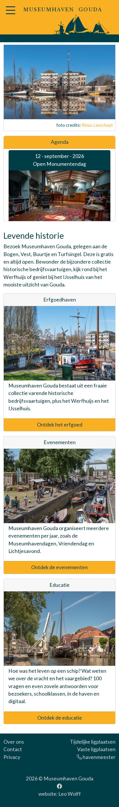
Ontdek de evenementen (59, 567)
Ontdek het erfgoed (59, 425)
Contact (12, 749)
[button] (10, 14)
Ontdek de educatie (59, 718)
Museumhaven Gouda (68, 778)
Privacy (11, 757)
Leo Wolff (69, 794)
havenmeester (99, 757)
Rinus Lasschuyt (97, 125)
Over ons (13, 742)
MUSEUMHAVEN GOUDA (62, 10)
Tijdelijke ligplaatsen (93, 742)
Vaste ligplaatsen (96, 749)
